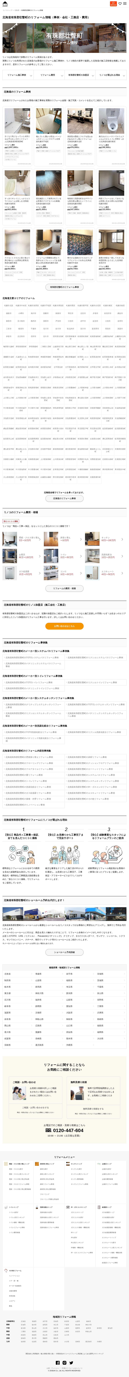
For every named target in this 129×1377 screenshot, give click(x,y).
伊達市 (8, 336)
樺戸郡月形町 (95, 377)
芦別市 (58, 321)
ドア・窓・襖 (13, 1281)
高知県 (69, 1032)
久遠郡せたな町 (21, 358)
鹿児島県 (39, 1045)
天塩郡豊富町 (70, 418)
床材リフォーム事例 (47, 1184)
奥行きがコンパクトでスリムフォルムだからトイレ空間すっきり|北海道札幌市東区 (111, 143)
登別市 (108, 329)
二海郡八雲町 (46, 347)
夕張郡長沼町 (70, 377)
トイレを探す (13, 1212)
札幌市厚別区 (58, 306)
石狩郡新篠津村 (70, 337)
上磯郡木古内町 (120, 337)
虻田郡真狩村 (95, 357)
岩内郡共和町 (33, 367)
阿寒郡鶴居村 (33, 477)
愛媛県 (38, 1032)
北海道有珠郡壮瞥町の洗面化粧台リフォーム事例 (28, 787)
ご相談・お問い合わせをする (35, 1107)
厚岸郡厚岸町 (107, 469)
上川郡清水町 (58, 459)
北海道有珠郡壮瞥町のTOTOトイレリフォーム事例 (29, 682)
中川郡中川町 (33, 408)
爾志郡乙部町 (107, 347)
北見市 (83, 313)
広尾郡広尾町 (120, 459)
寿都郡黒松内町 (58, 358)
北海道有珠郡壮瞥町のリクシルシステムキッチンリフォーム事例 (33, 714)
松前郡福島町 (95, 336)
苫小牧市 (21, 321)
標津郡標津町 (83, 477)
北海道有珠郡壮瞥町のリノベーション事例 (25, 805)
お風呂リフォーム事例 (110, 1184)
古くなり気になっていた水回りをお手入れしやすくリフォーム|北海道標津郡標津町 (17, 134)
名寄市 (120, 321)
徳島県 (100, 1026)
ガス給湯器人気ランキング (111, 1222)
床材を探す (44, 1169)
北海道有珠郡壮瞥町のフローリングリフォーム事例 (29, 763)
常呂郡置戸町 (83, 428)
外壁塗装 (12, 1296)
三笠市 (8, 329)
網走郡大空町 (58, 439)
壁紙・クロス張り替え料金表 (19, 1179)
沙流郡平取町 (46, 449)
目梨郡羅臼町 (95, 477)
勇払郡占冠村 (83, 398)
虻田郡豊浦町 (70, 439)
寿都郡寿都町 (46, 357)
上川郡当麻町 (95, 388)
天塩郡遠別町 (120, 408)
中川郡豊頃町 (33, 469)
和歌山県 (39, 1019)
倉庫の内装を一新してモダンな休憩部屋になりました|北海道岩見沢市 (111, 253)
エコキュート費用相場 (110, 1258)
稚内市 (33, 321)
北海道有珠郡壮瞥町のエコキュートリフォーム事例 (91, 793)
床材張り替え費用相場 (48, 1189)
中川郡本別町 (46, 469)
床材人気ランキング (47, 1174)
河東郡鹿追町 (33, 459)
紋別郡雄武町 (46, 439)
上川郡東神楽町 (83, 389)
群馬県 (38, 987)
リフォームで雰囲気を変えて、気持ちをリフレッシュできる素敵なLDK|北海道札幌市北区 (48, 253)
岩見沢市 (107, 313)
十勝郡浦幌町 (83, 469)
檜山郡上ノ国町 (83, 348)
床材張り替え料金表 (47, 1179)
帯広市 (70, 313)
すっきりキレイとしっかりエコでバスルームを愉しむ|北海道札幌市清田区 (17, 209)
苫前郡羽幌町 (95, 408)
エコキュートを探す (109, 1242)
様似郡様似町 (83, 449)
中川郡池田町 (21, 469)
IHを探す (74, 1237)
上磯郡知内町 (107, 336)
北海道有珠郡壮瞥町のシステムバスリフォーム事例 (91, 775)
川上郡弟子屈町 (21, 478)
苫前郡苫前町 (83, 408)
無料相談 (113, 5)
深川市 (83, 329)
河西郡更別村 (95, 459)
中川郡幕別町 (8, 469)
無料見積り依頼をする (93, 1109)
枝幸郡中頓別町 (46, 419)
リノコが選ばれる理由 (109, 75)
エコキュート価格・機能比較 (112, 1253)
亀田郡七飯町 (8, 347)
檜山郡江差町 (70, 347)
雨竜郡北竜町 (46, 388)
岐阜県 (7, 1006)
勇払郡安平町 (8, 449)
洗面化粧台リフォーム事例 (49, 1227)
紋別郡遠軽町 (107, 428)
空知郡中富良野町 (58, 399)
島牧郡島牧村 (33, 357)
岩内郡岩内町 (46, 367)
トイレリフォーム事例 (17, 1227)
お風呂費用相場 (107, 1179)
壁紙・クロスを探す (16, 1169)
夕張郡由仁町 (58, 377)
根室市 (21, 329)
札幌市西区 (70, 306)
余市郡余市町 (120, 367)
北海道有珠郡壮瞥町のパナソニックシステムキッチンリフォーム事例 (95, 714)
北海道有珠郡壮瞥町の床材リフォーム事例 (87, 757)
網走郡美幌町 (8, 428)
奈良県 (7, 1019)
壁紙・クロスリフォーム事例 (19, 1184)
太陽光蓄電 (13, 1291)
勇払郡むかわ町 (21, 450)
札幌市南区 (120, 306)
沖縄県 (69, 1045)
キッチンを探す (76, 1169)
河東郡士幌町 (8, 459)
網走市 (120, 313)
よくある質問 (88, 1354)
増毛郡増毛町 (58, 408)
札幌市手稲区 (46, 306)
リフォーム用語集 (76, 1354)
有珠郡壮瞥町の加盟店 (78, 75)
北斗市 (46, 336)
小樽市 (21, 313)
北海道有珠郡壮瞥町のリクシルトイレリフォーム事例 (92, 682)
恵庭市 (120, 329)
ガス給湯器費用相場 (109, 1232)
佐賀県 (7, 1039)
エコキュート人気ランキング (112, 1247)
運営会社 (29, 1354)
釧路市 (58, 313)
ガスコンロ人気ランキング (80, 1222)
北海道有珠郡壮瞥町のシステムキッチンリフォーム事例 (93, 781)
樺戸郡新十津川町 (120, 378)
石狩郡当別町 (58, 336)
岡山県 (7, 1026)
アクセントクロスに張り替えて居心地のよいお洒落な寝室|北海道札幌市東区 (17, 253)
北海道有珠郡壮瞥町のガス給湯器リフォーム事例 (28, 793)
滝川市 (46, 329)
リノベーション (14, 1276)
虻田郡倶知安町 (21, 368)
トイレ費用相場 (14, 1232)
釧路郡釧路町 (95, 469)
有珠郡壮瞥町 (83, 439)
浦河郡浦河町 (70, 449)
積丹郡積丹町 (83, 367)
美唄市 (46, 321)
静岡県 (38, 1006)
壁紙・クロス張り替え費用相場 (20, 1189)
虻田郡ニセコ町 (83, 358)
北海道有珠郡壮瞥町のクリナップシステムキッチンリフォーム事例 (33, 705)
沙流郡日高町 (33, 449)
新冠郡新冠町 (58, 449)
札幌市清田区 (33, 306)
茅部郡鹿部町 (21, 347)
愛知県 (69, 1006)
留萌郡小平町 (70, 408)
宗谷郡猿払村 (21, 418)
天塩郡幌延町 (120, 418)
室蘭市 (46, 313)
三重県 (100, 1006)
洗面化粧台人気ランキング (49, 1217)
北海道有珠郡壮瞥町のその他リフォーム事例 (88, 799)
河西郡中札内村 (83, 460)
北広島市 (21, 336)
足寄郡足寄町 (58, 469)
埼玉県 (69, 987)
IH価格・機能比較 (77, 1247)
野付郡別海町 (58, 477)
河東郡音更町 (120, 449)
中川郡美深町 (8, 408)
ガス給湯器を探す (108, 1217)
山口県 (69, 1026)
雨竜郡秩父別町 (21, 389)
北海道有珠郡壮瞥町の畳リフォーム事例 (24, 775)
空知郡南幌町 (21, 377)
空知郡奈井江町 (33, 378)
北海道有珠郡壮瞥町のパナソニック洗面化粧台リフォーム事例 (33, 739)
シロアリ (12, 1301)
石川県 (7, 1000)
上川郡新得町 (46, 459)
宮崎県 (7, 1045)
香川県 (7, 1032)
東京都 (7, 993)
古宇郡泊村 (58, 367)
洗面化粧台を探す (46, 1212)
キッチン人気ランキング (79, 1174)
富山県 (100, 993)
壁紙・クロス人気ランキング (19, 1174)
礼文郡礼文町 (83, 418)
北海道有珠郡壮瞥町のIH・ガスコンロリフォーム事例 (92, 787)
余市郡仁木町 (107, 367)
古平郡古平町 (95, 367)
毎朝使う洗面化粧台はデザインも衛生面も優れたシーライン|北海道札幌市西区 (80, 206)
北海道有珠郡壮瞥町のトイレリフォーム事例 (26, 781)
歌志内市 (70, 329)
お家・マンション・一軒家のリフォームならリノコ (64, 1368)
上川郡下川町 (120, 398)
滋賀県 (7, 1013)
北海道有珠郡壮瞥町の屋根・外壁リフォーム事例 (28, 799)
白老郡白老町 (95, 439)
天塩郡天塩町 (8, 418)
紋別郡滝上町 (8, 439)
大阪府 (69, 1013)
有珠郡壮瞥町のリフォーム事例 (64, 287)
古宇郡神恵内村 (70, 368)
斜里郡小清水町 (58, 429)
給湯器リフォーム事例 (110, 1263)
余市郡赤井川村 (8, 378)
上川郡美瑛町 (33, 398)
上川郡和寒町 (95, 398)
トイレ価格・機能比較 (17, 1222)
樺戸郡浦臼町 (107, 377)
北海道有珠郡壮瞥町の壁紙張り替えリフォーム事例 (29, 757)
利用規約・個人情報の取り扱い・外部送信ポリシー (51, 1354)
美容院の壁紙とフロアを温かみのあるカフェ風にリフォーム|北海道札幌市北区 (80, 132)
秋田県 (7, 980)
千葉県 (100, 987)
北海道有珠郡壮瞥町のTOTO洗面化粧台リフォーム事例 (31, 732)
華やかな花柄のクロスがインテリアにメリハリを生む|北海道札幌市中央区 (80, 266)
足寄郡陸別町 (70, 469)
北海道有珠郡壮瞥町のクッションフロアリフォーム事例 (93, 763)
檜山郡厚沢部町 (95, 348)
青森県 (38, 974)
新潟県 (69, 993)
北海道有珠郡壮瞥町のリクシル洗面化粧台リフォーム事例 (94, 732)
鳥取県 (69, 1019)
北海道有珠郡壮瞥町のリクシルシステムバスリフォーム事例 (95, 657)
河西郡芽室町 (70, 459)
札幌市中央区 (21, 306)
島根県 (100, 1019)
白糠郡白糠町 (46, 477)
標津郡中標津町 (70, 478)
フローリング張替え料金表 (49, 1199)
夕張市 (95, 313)
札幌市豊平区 (83, 306)
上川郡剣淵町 (107, 398)
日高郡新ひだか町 (107, 450)
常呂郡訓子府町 (70, 429)
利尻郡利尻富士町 (107, 419)
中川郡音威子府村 (21, 409)
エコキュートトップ (109, 1237)
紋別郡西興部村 (33, 440)
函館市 (8, 313)
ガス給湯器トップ (108, 1212)
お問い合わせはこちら (64, 626)
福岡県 (100, 1032)
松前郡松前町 (83, 336)
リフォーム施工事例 (17, 75)
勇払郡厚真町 (107, 439)
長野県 (100, 1000)
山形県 (38, 980)
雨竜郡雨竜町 (33, 388)
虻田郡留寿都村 (107, 358)
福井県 (38, 1000)
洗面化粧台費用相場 (47, 1222)
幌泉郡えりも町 (95, 450)
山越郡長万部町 (58, 348)
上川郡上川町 (8, 398)
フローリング (44, 1194)
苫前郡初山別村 (107, 409)
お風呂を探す (106, 1169)
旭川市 (33, 313)
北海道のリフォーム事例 (64, 498)
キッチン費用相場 (77, 1179)
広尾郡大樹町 (107, 459)
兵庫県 (100, 1013)
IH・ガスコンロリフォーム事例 (82, 1253)
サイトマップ (99, 1354)
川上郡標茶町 (8, 477)
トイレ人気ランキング (17, 1217)
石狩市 (33, 336)
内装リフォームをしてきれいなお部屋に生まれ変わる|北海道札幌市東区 (111, 194)
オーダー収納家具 (15, 1286)
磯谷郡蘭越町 (70, 357)
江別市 (70, 321)
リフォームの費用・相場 (64, 588)
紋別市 (95, 321)
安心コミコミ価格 (11, 521)
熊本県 (69, 1039)
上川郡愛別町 (120, 388)
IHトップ (74, 1232)
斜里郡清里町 (46, 428)
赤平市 (83, 321)
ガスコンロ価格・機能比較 (80, 1227)
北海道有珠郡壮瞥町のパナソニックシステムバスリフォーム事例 (33, 664)
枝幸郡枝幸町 (58, 418)
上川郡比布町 (107, 388)
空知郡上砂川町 (46, 378)
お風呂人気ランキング (110, 1174)
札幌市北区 (8, 306)
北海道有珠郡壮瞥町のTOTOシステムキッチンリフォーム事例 (96, 704)
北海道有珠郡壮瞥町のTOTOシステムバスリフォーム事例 (32, 657)
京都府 (38, 1013)
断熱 (10, 1306)
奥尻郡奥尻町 (120, 347)
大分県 (100, 1039)
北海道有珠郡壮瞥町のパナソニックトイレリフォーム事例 (32, 688)
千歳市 (33, 329)
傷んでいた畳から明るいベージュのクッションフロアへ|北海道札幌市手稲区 (48, 130)
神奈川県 (39, 993)
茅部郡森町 (33, 347)
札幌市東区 (107, 306)
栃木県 (7, 987)
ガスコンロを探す (77, 1217)
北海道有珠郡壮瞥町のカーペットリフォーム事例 (90, 769)
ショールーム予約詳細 (64, 952)
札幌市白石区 (95, 306)
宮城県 (100, 974)
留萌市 (8, 321)
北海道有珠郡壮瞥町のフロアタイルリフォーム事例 (29, 769)
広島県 (38, 1026)
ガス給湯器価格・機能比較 (111, 1227)
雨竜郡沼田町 (58, 388)
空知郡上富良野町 (46, 399)
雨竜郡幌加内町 (46, 409)
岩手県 (69, 974)
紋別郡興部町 (21, 439)
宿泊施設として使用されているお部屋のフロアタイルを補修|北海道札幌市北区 (48, 194)
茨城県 (100, 980)
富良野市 (95, 329)
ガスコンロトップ (77, 1212)
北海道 (7, 974)
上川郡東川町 (21, 398)
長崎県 (38, 1039)
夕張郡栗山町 (83, 377)
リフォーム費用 (48, 75)
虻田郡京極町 (8, 367)
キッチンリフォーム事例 (79, 1184)
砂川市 (58, 329)
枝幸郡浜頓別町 (33, 419)
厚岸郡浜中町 (120, 469)
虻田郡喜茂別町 (120, 358)
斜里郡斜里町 (33, 428)
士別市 (108, 321)
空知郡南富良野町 (70, 399)
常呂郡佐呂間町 (95, 429)
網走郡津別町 (21, 428)
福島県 (69, 980)
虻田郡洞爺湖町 (120, 440)
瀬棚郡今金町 (8, 357)
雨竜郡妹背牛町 (8, 389)
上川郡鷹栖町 (70, 388)
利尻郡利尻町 (95, 418)
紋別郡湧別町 (120, 428)
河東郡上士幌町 (21, 460)
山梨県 (69, 1000)
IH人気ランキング (77, 1242)
